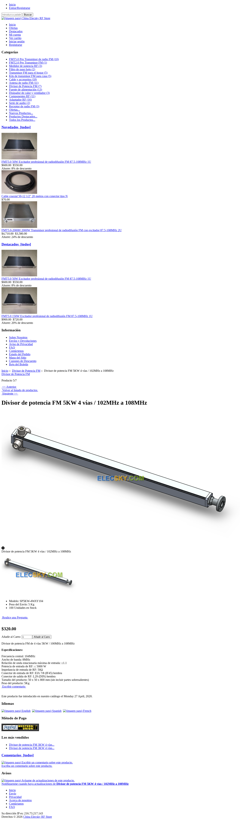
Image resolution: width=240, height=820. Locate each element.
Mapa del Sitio (17, 357)
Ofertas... (14, 109)
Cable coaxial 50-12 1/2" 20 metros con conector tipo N (35, 196)
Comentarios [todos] (18, 755)
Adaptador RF (20, 99)
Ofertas (13, 28)
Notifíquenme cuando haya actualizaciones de (65, 783)
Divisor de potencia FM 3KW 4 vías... (31, 744)
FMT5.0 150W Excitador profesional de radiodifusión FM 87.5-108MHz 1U (47, 316)
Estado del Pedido (19, 354)
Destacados (15, 31)
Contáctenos (16, 350)
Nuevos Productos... (21, 113)
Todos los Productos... (22, 119)
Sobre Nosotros (18, 337)
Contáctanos (16, 803)
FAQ (12, 347)
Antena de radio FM (23, 82)
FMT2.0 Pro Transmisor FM (28, 62)
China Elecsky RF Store (37, 816)
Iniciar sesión (17, 41)
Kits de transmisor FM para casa (30, 76)
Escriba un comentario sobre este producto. (27, 765)
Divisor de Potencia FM (26, 370)
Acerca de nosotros (20, 800)
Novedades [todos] (16, 127)
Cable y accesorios (23, 79)
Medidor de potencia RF (25, 66)
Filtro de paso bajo (22, 69)
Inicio (12, 4)
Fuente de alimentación (25, 89)
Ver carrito (15, 38)
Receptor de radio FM (24, 106)
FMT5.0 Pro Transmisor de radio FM (34, 59)
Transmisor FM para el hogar (28, 72)
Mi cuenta (15, 34)
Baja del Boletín (18, 364)
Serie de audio (19, 103)
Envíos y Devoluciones (23, 340)
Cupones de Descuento (22, 361)
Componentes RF (22, 96)
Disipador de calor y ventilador (29, 92)
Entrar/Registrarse (19, 8)
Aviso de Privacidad (21, 344)
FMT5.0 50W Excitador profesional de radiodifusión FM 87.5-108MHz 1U (46, 161)
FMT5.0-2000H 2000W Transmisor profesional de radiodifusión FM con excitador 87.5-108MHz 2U (62, 230)
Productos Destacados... (23, 116)
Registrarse (15, 44)
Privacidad (15, 796)
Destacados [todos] (16, 244)
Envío (12, 793)
